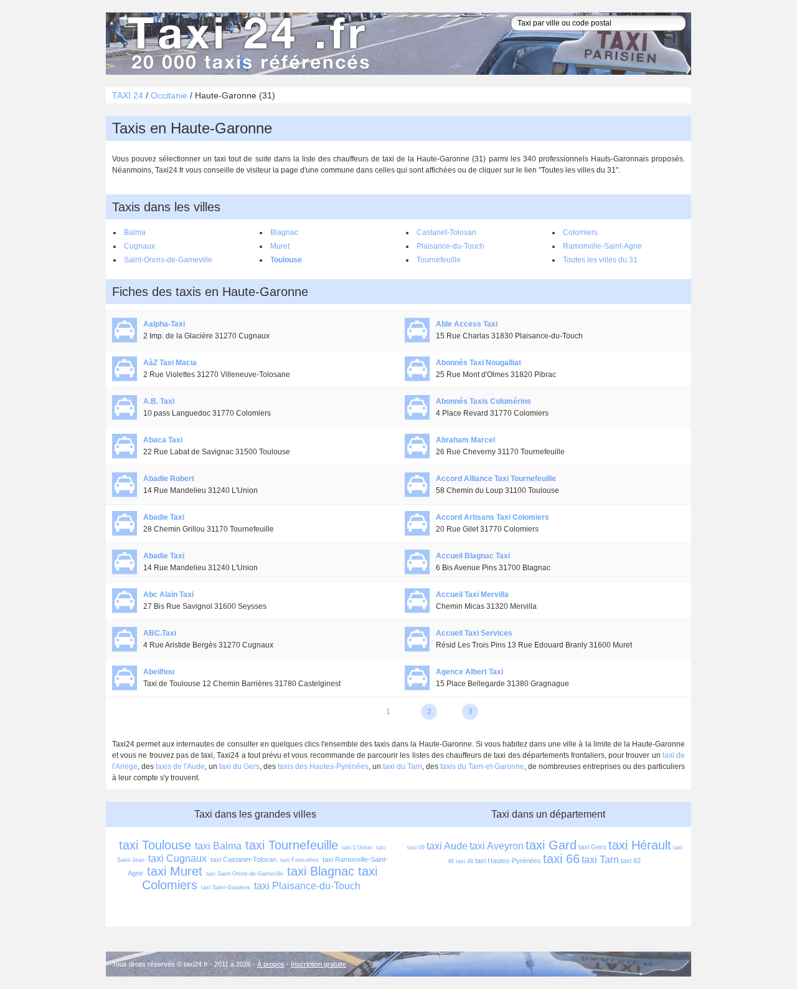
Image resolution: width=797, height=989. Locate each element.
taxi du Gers (239, 766)
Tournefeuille (439, 260)
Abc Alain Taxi (168, 594)
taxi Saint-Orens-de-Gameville (244, 874)
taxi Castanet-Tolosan (243, 859)
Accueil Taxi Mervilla (472, 594)
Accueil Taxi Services (474, 633)
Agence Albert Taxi (469, 671)
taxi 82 (631, 860)
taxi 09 (416, 847)
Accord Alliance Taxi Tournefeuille (496, 478)
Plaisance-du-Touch (450, 246)
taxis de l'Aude (180, 766)
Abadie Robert (168, 478)
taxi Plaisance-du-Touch (307, 886)
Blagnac (284, 232)
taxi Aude (447, 846)
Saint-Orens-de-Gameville (168, 260)
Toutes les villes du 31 (600, 260)
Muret (280, 246)
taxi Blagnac (320, 871)
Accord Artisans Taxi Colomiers (492, 517)
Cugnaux (139, 246)
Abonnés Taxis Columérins (483, 401)
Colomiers (580, 232)
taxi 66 (561, 859)
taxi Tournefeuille (291, 845)
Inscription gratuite (318, 964)
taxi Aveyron (496, 846)
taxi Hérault (639, 845)
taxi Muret (174, 871)
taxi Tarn (600, 859)
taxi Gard (551, 845)
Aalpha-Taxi (164, 324)
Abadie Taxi (163, 517)
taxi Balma (218, 846)
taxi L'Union (357, 847)
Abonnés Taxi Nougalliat (478, 362)
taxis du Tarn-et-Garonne (482, 766)
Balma (135, 232)
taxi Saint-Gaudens (225, 887)
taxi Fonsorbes (299, 860)
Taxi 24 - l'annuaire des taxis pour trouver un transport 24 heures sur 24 (246, 43)
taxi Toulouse (155, 845)
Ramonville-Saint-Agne (602, 246)
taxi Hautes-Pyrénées (508, 860)
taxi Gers (592, 847)
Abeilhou (158, 671)
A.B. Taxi (158, 401)
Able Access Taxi (467, 324)
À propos (271, 964)
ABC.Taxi (159, 633)
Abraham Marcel (465, 440)
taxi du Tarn (402, 766)
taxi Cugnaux (177, 858)
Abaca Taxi (162, 440)
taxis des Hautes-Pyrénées (323, 766)
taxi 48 (464, 861)
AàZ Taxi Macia (170, 362)
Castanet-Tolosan (446, 232)
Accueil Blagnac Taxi (473, 556)
